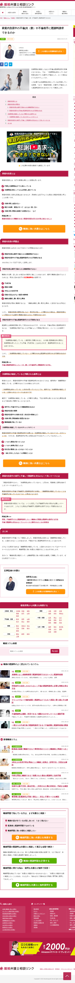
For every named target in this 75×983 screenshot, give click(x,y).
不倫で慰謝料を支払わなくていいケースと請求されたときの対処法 (25, 522)
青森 (17, 613)
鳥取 (55, 619)
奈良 (55, 613)
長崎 (49, 629)
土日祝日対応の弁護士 (8, 929)
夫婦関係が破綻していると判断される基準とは (22, 114)
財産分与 (52, 913)
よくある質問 (37, 920)
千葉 (17, 628)
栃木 (28, 628)
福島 (28, 610)
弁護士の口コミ (51, 12)
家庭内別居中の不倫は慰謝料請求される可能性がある (25, 110)
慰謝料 (52, 911)
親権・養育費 (54, 915)
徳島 (49, 622)
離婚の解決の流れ (25, 12)
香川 (60, 619)
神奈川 (23, 625)
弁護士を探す (12, 12)
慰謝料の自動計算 (39, 923)
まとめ (10, 123)
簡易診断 (36, 918)
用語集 (36, 927)
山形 (28, 613)
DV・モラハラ (54, 920)
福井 (28, 621)
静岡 (22, 633)
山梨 (28, 618)
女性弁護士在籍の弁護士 (9, 916)
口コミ (36, 911)
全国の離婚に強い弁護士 (9, 909)
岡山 (55, 617)
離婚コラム (72, 909)
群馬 (17, 630)
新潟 (17, 618)
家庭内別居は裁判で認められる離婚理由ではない (24, 107)
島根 (49, 619)
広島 (49, 617)
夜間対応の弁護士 (7, 927)
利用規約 (57, 969)
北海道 (18, 610)
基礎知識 (72, 911)
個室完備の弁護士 (7, 918)
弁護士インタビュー (39, 913)
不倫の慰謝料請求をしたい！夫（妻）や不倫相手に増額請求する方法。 (27, 365)
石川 (17, 621)
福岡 (49, 626)
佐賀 (49, 631)
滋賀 (49, 613)
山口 (60, 617)
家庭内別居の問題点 (14, 104)
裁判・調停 (53, 922)
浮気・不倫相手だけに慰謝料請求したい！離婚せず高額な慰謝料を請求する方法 (30, 519)
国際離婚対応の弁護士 (8, 920)
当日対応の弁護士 (7, 925)
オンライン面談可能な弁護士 (10, 911)
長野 (22, 618)
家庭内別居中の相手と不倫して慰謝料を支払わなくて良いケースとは (29, 120)
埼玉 (28, 625)
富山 (22, 621)
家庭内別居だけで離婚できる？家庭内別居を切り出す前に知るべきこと (27, 218)
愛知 (17, 633)
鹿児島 (61, 626)
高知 (60, 622)
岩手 (22, 613)
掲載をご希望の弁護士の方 (47, 969)
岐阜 (28, 633)
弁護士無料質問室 (38, 12)
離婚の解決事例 (64, 12)
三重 (17, 636)
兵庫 (55, 610)
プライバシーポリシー (66, 969)
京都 (60, 610)
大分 (55, 629)
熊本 (55, 626)
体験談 (36, 925)
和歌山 (61, 613)
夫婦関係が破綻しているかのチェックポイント (23, 117)
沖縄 (55, 631)
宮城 (22, 610)
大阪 (49, 610)
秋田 (17, 615)
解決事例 (36, 909)
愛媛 (55, 622)
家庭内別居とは (12, 101)
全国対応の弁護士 (7, 923)
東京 (17, 625)
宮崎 (60, 629)
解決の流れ (37, 916)
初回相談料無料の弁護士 (9, 913)
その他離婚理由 (54, 925)
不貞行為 (52, 918)
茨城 (22, 628)
